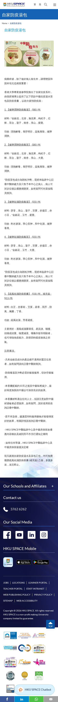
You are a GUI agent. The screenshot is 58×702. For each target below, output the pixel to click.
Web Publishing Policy (16, 594)
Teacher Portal (13, 588)
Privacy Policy (43, 594)
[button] (46, 4)
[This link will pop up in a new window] (23, 562)
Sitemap (8, 600)
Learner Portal (37, 582)
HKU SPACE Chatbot (38, 689)
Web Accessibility (27, 600)
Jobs (6, 582)
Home (4, 23)
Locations (18, 582)
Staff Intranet (35, 588)
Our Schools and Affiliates (24, 486)
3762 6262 (18, 509)
